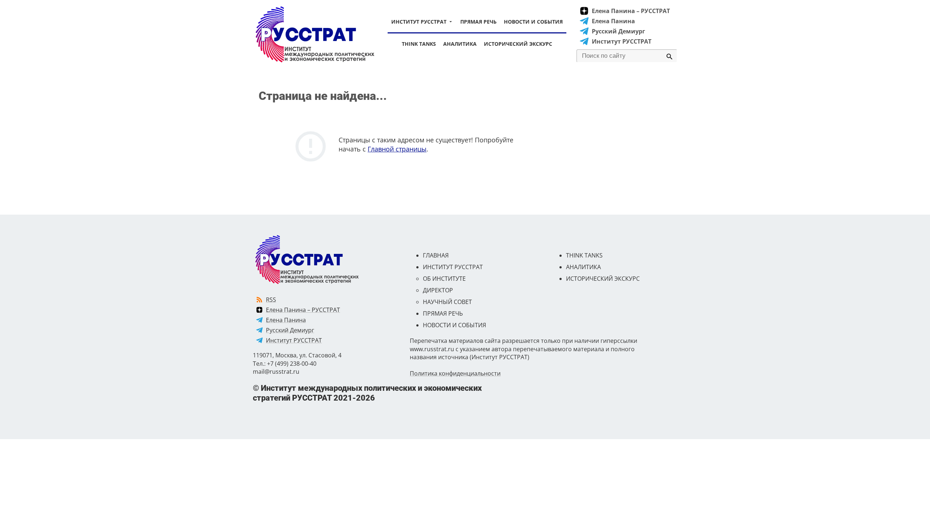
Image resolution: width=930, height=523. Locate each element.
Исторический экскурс (518, 43)
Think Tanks (419, 43)
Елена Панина (613, 21)
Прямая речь (478, 21)
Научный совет (447, 302)
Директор (438, 290)
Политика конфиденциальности (455, 373)
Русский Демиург (618, 31)
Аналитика (460, 43)
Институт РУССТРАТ (418, 21)
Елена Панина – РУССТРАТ (631, 11)
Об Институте (444, 279)
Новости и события (533, 21)
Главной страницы (397, 149)
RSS (271, 300)
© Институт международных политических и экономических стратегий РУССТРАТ (367, 392)
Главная (436, 255)
